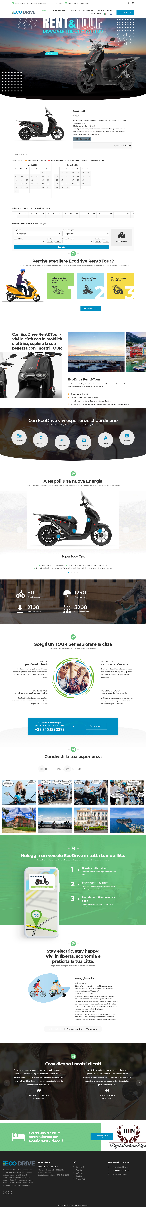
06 (88, 172)
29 (62, 187)
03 (73, 172)
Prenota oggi (95, 726)
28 (57, 187)
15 (62, 180)
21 (57, 184)
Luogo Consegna (68, 230)
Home (45, 11)
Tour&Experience (59, 11)
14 (57, 180)
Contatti (96, 14)
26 (83, 184)
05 (83, 172)
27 (88, 184)
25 (78, 184)
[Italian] (105, 13)
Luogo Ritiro (18, 230)
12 (83, 176)
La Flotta (88, 11)
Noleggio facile (55, 1029)
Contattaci (124, 12)
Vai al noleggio (30, 61)
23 (67, 184)
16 (67, 180)
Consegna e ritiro (74, 1029)
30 (48, 187)
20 (88, 180)
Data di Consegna (68, 239)
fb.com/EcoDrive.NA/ (54, 768)
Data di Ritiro (18, 239)
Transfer (75, 11)
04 (78, 172)
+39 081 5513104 (32, 3)
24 (73, 184)
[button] (90, 308)
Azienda (100, 11)
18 (78, 180)
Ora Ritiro (50, 239)
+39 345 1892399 (47, 3)
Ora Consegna (100, 239)
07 (57, 176)
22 (62, 184)
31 (16, 191)
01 (62, 172)
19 (83, 180)
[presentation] (20, 530)
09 (67, 176)
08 (62, 176)
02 (67, 172)
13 (88, 176)
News (110, 11)
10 (73, 176)
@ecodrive (73, 768)
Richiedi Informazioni (82, 139)
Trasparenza (91, 1029)
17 (73, 180)
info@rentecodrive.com (80, 3)
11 (78, 176)
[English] (111, 13)
